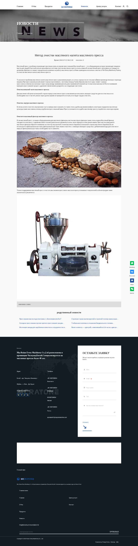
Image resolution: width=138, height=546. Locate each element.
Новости (84, 6)
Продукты (49, 6)
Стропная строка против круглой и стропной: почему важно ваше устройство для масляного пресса (94, 319)
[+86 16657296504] (18, 394)
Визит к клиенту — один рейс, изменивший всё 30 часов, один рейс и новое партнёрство (95, 327)
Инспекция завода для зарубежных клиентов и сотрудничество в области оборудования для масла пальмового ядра (42, 327)
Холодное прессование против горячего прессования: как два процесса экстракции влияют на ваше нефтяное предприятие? (41, 323)
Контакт (118, 6)
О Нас (34, 6)
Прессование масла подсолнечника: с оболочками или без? (40, 319)
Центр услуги (101, 6)
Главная (20, 6)
